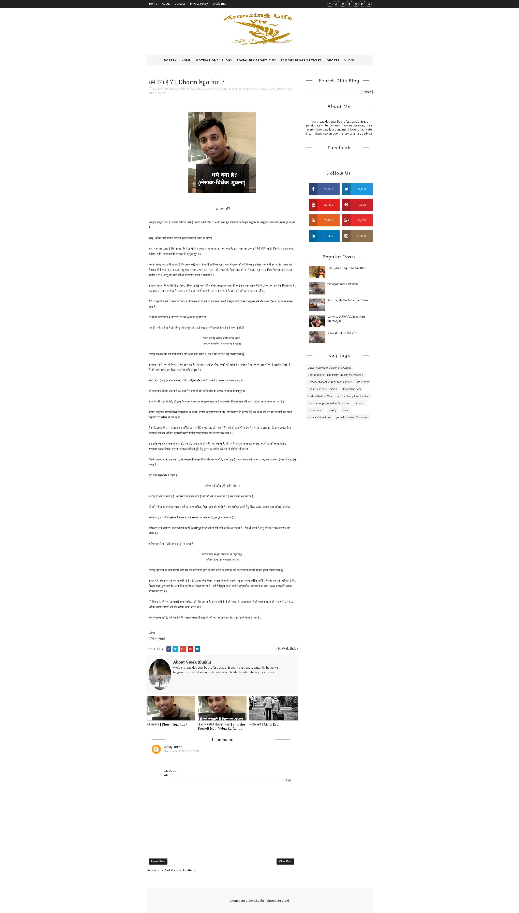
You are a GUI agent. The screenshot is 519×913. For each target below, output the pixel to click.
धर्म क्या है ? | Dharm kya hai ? (167, 724)
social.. (162, 93)
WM (166, 775)
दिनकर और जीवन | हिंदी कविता (342, 333)
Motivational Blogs (214, 60)
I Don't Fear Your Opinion (322, 389)
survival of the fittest (319, 417)
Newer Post (158, 861)
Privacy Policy (199, 3)
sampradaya (276, 88)
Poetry (170, 60)
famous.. (360, 403)
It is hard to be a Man (320, 396)
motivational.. (315, 410)
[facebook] (330, 3)
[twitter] (349, 3)
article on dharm (179, 88)
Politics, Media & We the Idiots (347, 300)
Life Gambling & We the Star (353, 396)
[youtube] (336, 3)
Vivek (286, 900)
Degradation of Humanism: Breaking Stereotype (335, 375)
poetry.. (332, 410)
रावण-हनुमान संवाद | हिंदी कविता (342, 284)
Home (153, 3)
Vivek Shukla (255, 900)
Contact (180, 3)
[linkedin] (362, 3)
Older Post (285, 861)
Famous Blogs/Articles (301, 60)
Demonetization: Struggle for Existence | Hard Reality (338, 382)
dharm (227, 88)
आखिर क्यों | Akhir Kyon (264, 724)
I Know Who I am (351, 389)
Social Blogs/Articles (256, 60)
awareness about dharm (205, 88)
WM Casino (171, 771)
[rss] (369, 3)
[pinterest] (356, 3)
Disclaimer (219, 3)
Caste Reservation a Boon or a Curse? (329, 367)
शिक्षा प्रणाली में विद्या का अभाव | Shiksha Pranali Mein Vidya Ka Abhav (221, 726)
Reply (288, 780)
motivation (249, 88)
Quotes (333, 60)
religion (262, 88)
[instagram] (343, 3)
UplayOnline (173, 747)
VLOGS (349, 60)
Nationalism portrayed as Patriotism (329, 403)
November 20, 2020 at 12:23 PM (182, 750)
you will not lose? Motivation (352, 417)
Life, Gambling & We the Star (346, 268)
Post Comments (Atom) (180, 870)
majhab (237, 88)
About (166, 3)
